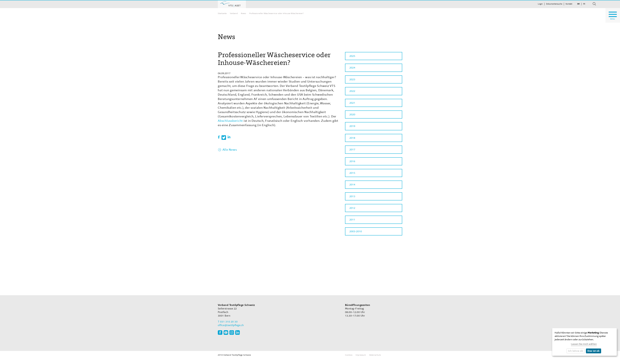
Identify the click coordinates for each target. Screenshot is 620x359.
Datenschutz (375, 355)
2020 (352, 114)
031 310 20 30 (229, 321)
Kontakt (569, 4)
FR (584, 4)
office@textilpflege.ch (231, 325)
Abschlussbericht (230, 121)
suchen (594, 3)
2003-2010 (355, 231)
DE (578, 4)
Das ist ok (593, 350)
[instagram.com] (231, 332)
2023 (352, 79)
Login (540, 4)
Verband (234, 13)
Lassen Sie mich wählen (584, 344)
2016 (352, 161)
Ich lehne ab (575, 350)
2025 (352, 56)
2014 (352, 184)
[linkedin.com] (237, 332)
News (243, 13)
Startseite (222, 13)
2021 (352, 102)
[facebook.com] (220, 332)
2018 (352, 137)
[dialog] (584, 342)
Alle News (229, 149)
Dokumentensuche (554, 4)
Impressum (361, 355)
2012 (352, 208)
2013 (352, 196)
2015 (352, 173)
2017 (352, 149)
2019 (352, 126)
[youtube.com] (226, 332)
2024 (352, 67)
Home (232, 4)
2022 (352, 91)
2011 (352, 219)
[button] (219, 137)
